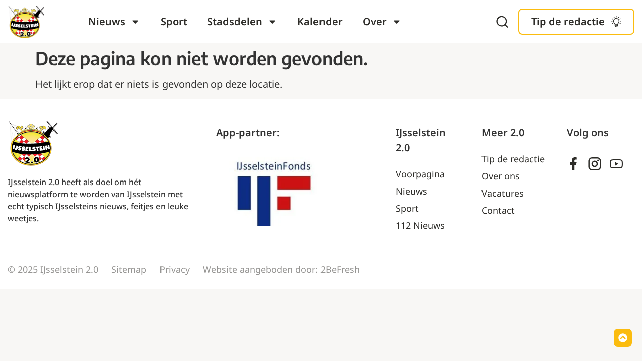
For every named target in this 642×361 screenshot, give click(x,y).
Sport (173, 21)
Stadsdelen (234, 21)
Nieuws (106, 21)
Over (375, 21)
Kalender (320, 21)
